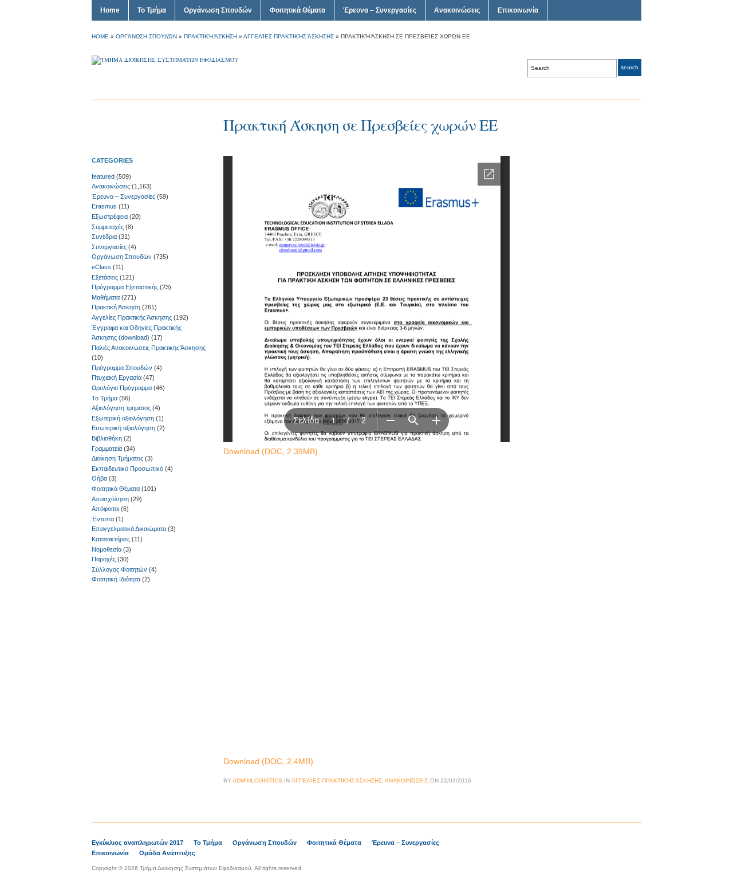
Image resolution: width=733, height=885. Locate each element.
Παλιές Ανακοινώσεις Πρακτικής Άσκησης (149, 347)
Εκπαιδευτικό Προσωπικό (127, 468)
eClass (101, 266)
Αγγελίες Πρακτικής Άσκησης (288, 36)
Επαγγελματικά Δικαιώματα (129, 528)
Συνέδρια (104, 236)
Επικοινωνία (518, 10)
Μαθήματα (106, 297)
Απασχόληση (110, 498)
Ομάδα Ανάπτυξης (167, 852)
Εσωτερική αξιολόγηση (123, 427)
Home (110, 10)
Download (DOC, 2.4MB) (268, 761)
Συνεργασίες (109, 246)
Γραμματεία (107, 448)
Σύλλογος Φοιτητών (119, 569)
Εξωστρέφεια (110, 216)
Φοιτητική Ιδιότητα (116, 579)
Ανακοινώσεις (457, 10)
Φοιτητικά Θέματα (297, 10)
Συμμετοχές (108, 226)
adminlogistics (257, 780)
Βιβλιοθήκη (107, 438)
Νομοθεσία (106, 549)
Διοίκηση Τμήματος (117, 458)
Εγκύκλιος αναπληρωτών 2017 (137, 842)
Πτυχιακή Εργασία (116, 377)
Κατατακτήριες (111, 539)
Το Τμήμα (151, 10)
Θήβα (99, 478)
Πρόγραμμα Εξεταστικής (125, 287)
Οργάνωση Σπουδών (218, 10)
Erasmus (104, 206)
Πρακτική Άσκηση (210, 36)
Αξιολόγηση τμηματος (121, 407)
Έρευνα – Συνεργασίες (379, 10)
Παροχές (104, 559)
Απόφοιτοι (105, 508)
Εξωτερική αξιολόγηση (123, 418)
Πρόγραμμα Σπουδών (122, 367)
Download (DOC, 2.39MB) (270, 451)
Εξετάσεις (105, 277)
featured (103, 176)
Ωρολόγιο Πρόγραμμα (122, 387)
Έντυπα (103, 519)
